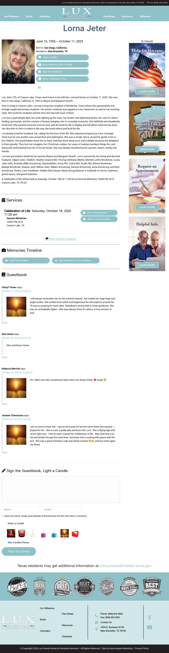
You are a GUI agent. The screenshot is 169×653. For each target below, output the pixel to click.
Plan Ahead (109, 16)
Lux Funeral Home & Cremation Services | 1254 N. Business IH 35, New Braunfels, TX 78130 (103, 2)
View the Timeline (18, 260)
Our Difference (11, 16)
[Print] (39, 87)
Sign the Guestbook (52, 71)
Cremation (44, 16)
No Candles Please (19, 542)
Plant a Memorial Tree (54, 79)
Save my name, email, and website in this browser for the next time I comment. (45, 516)
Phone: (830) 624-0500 (157, 2)
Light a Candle (49, 57)
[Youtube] (149, 627)
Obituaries (145, 16)
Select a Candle (16, 523)
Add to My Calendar (97, 212)
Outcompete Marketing (121, 648)
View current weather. (62, 239)
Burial (29, 16)
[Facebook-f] (149, 618)
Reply (5, 322)
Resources (127, 16)
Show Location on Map (98, 219)
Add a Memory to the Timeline (57, 64)
